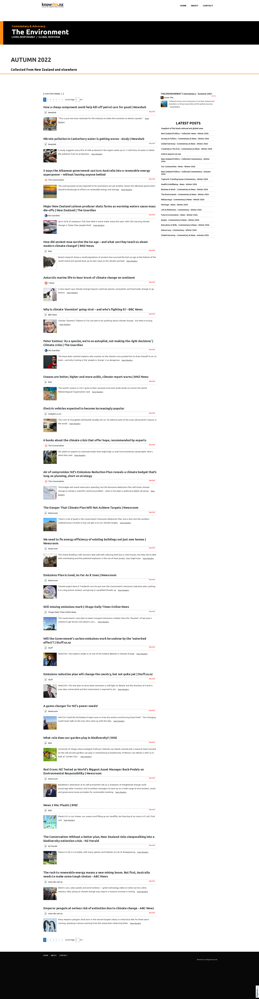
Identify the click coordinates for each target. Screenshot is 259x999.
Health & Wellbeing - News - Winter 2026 (179, 184)
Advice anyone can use (171, 154)
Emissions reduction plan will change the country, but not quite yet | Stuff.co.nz (98, 674)
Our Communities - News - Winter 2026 (178, 166)
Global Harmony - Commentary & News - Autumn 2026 (185, 235)
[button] (258, 995)
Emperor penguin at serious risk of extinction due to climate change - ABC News (98, 908)
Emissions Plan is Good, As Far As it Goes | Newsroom (79, 575)
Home (183, 5)
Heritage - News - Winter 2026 (174, 205)
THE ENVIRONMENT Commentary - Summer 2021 (186, 93)
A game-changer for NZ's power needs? (70, 706)
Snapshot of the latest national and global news (182, 128)
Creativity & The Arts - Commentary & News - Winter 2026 (186, 149)
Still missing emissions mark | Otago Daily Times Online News (86, 606)
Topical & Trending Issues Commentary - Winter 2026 (184, 179)
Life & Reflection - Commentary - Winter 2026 (181, 210)
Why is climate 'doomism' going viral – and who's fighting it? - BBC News (93, 309)
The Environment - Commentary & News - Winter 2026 (185, 194)
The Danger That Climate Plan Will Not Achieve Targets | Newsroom (91, 507)
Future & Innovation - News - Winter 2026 (179, 215)
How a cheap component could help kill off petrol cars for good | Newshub (94, 107)
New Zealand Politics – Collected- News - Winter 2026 (184, 133)
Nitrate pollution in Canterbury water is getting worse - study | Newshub (93, 138)
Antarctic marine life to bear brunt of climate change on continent (89, 277)
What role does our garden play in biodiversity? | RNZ (80, 737)
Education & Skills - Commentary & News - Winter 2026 (185, 225)
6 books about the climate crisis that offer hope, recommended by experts (94, 440)
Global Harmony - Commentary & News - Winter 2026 (184, 144)
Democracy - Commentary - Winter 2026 (179, 230)
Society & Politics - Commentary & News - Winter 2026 (185, 139)
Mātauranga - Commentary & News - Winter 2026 (182, 199)
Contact (208, 5)
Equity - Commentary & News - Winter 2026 (180, 220)
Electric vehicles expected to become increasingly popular (83, 408)
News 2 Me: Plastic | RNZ (60, 805)
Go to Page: (70, 99)
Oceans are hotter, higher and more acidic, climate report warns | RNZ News (96, 376)
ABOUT (194, 5)
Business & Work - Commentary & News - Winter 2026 (184, 189)
